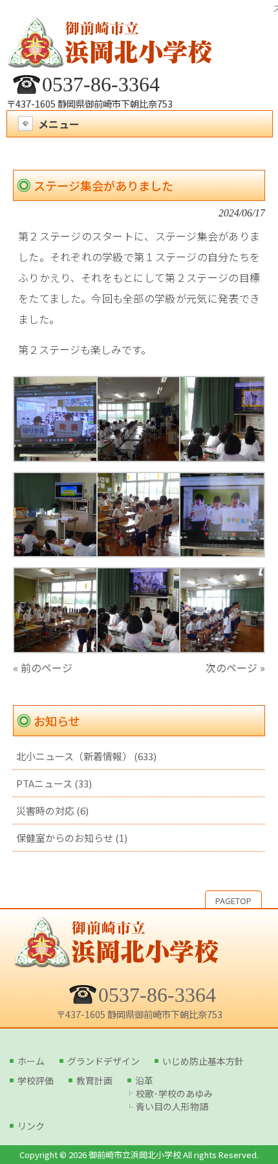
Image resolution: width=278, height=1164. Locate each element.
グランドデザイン (103, 1060)
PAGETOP (233, 900)
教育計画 (94, 1080)
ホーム (31, 1060)
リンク (31, 1125)
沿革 (144, 1080)
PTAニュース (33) (54, 783)
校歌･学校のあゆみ (174, 1093)
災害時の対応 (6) (52, 810)
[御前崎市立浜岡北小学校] (109, 61)
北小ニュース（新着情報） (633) (86, 756)
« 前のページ (42, 667)
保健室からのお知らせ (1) (71, 837)
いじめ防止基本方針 (203, 1060)
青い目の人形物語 (172, 1106)
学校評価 (35, 1080)
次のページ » (235, 667)
